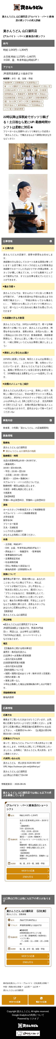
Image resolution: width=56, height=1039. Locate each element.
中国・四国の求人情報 (12, 987)
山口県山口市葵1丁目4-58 (16, 775)
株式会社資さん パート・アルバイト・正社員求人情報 (25, 983)
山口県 (27, 987)
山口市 (35, 987)
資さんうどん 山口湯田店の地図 (21, 451)
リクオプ (34, 1018)
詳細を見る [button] (28, 877)
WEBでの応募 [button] (28, 871)
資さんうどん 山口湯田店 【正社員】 (27, 911)
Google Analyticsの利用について (28, 1015)
